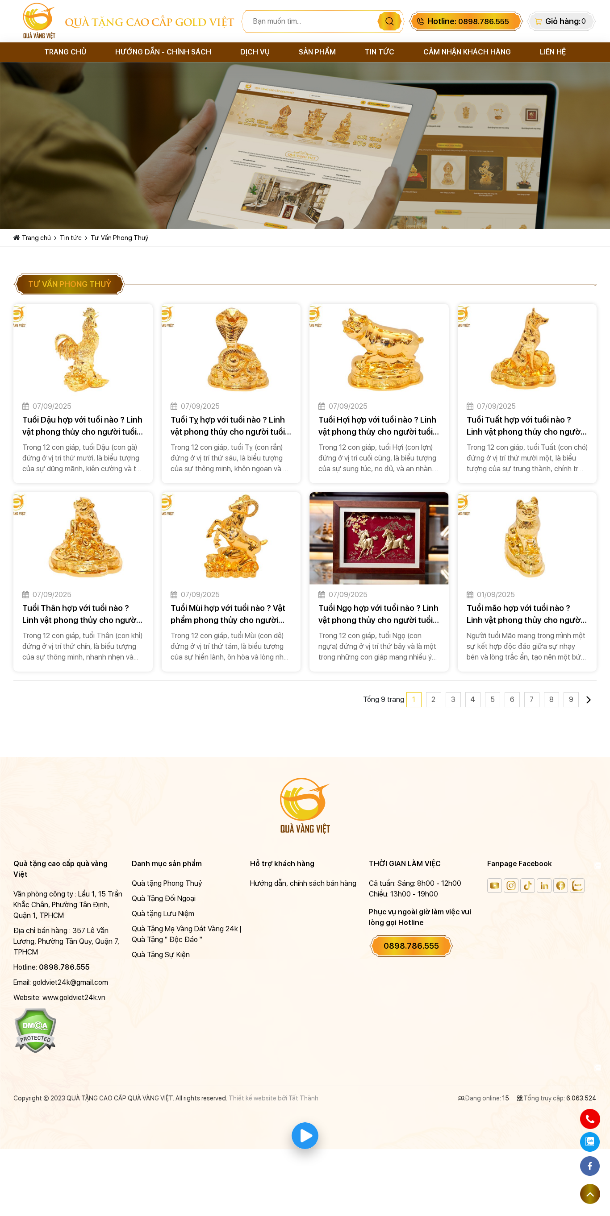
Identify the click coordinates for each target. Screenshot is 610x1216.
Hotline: (468, 21)
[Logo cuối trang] (305, 805)
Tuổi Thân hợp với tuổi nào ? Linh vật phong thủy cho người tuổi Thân (80, 614)
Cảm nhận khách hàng (467, 52)
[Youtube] (494, 885)
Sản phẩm (317, 52)
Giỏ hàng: (563, 21)
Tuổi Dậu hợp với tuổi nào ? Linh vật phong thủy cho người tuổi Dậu (82, 426)
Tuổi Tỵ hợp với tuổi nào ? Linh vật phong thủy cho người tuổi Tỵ (228, 426)
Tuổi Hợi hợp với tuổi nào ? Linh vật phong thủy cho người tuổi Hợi (377, 426)
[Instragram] (511, 885)
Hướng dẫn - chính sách (163, 52)
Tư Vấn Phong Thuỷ (119, 237)
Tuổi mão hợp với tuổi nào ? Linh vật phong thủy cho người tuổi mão (524, 614)
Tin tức (379, 52)
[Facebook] (560, 885)
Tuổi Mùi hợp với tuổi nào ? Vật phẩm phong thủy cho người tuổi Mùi (228, 614)
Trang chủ (65, 52)
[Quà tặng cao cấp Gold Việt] (39, 21)
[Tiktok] (527, 885)
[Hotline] (590, 1118)
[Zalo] (577, 885)
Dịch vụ (255, 52)
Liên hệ (553, 52)
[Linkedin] (544, 885)
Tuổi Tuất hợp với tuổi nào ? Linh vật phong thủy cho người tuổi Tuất (524, 426)
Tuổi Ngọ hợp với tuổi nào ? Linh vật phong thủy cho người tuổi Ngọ (378, 614)
